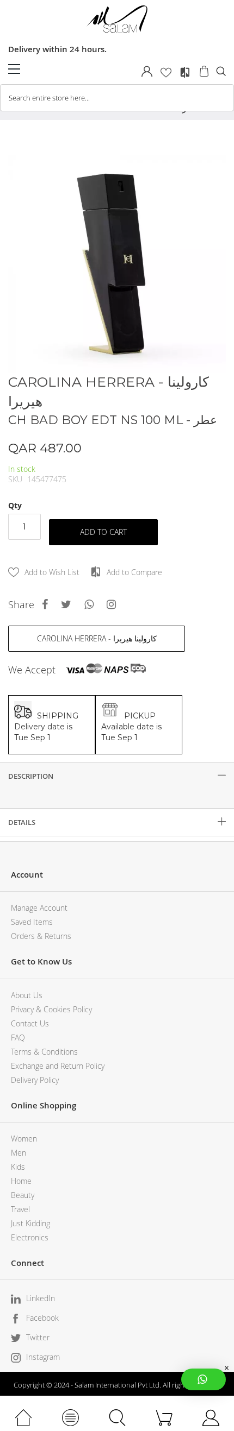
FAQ (18, 1037)
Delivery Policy (35, 1080)
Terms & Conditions (44, 1052)
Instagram (43, 1357)
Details (21, 822)
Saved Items (32, 922)
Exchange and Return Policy (57, 1066)
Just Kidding (30, 1223)
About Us (26, 995)
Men (18, 1153)
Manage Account (39, 908)
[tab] (117, 776)
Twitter (38, 1337)
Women (24, 1138)
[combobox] (117, 97)
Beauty (22, 1195)
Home (21, 1181)
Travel (20, 1209)
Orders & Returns (41, 936)
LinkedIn (40, 1298)
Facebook (42, 1318)
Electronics (29, 1237)
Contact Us (30, 1023)
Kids (18, 1167)
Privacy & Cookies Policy (51, 1009)
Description (30, 776)
